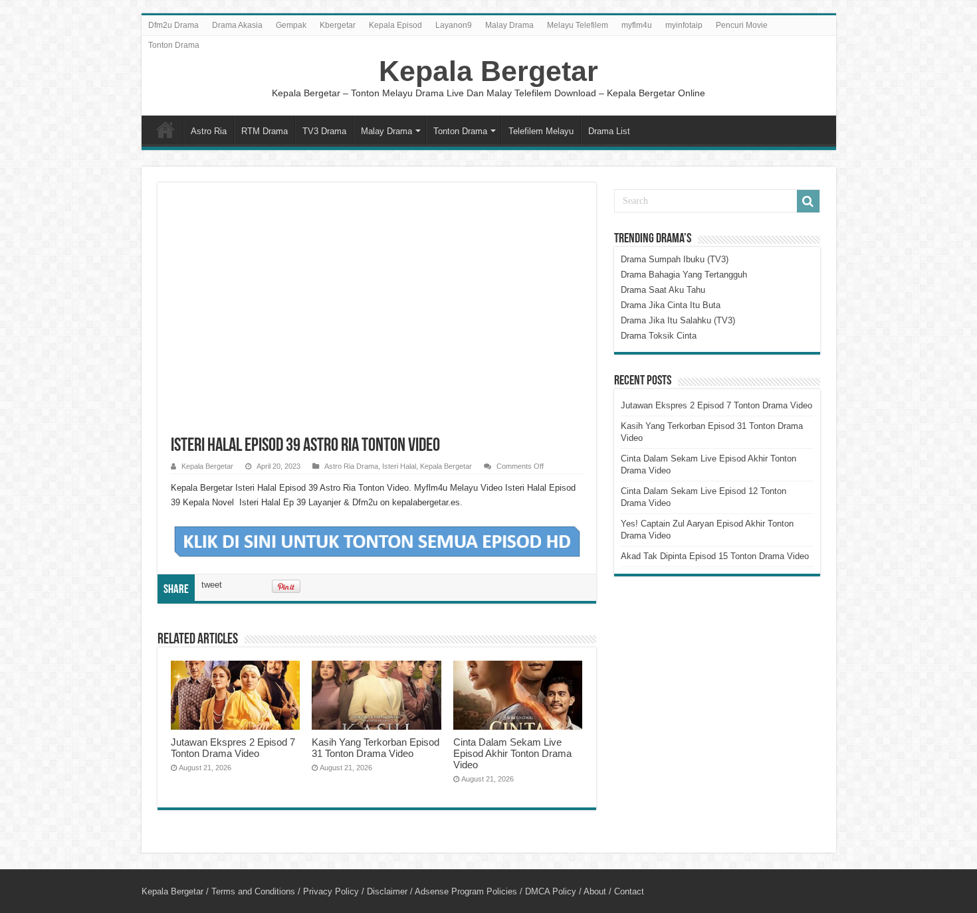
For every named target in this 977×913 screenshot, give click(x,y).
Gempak (291, 25)
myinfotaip (684, 25)
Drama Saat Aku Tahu (663, 290)
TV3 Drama (324, 131)
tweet (211, 585)
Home (165, 129)
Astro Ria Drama (351, 466)
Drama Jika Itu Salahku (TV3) (678, 320)
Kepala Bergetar (488, 71)
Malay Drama (509, 25)
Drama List (609, 131)
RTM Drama (264, 131)
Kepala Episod (395, 25)
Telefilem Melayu (541, 131)
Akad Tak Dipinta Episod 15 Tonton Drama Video (715, 556)
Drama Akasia (237, 25)
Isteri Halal (399, 466)
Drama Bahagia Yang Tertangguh (684, 275)
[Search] (808, 201)
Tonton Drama (173, 45)
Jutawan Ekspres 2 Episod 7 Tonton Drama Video (233, 747)
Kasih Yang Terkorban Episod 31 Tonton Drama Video (375, 747)
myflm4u (636, 25)
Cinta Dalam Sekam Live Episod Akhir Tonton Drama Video (512, 753)
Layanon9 (453, 25)
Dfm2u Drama (173, 25)
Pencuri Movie (742, 25)
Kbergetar (338, 25)
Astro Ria (209, 131)
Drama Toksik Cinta (659, 336)
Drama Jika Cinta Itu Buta (670, 305)
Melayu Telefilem (577, 25)
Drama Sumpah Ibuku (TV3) (674, 259)
